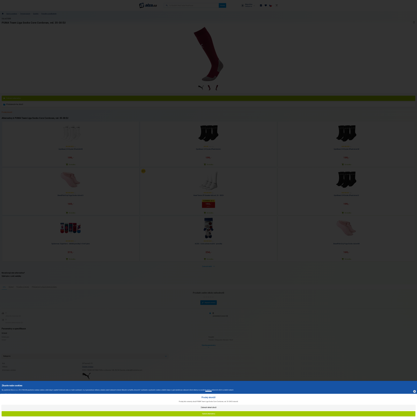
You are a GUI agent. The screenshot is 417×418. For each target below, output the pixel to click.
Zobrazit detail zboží (208, 407)
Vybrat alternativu (208, 414)
